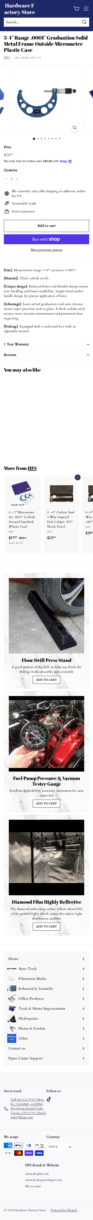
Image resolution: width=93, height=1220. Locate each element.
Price (8, 147)
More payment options (47, 250)
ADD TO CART (46, 680)
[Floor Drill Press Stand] (46, 616)
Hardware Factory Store (19, 9)
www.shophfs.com (37, 1174)
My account (33, 1186)
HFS (7, 57)
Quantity (11, 170)
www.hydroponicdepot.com (43, 1180)
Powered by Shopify (64, 1210)
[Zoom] (75, 127)
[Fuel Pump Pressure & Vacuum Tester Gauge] (46, 734)
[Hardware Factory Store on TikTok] (48, 1099)
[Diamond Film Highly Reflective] (46, 857)
